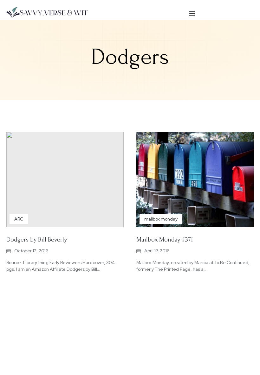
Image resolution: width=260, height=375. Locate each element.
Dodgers (130, 56)
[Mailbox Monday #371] (195, 179)
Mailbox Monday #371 (164, 239)
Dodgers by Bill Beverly (36, 239)
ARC (18, 219)
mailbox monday (161, 219)
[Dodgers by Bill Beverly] (65, 179)
